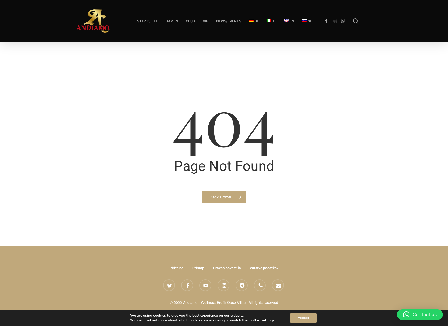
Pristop (198, 268)
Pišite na (177, 268)
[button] (369, 21)
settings (268, 320)
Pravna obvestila (227, 268)
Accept (303, 317)
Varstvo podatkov (264, 268)
